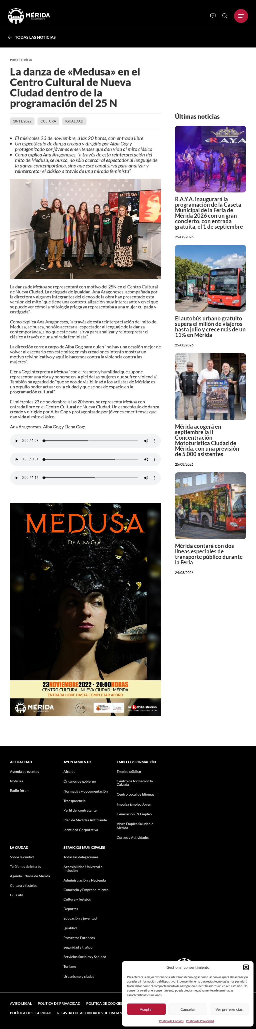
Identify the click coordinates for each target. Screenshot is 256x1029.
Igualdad (74, 121)
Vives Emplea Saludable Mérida (135, 826)
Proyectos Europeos (79, 938)
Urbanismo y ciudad (79, 976)
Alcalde (69, 771)
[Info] (213, 15)
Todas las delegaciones (81, 857)
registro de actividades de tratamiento (95, 1013)
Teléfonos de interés (25, 866)
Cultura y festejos (23, 885)
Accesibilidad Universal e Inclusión (83, 869)
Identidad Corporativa (81, 830)
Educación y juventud (80, 918)
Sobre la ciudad (22, 857)
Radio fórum (20, 790)
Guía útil (16, 895)
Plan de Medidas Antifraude (85, 820)
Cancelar (187, 1009)
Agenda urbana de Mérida (30, 876)
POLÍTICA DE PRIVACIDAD (59, 1003)
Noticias (26, 59)
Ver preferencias (229, 1009)
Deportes (71, 909)
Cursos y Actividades (133, 837)
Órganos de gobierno (80, 781)
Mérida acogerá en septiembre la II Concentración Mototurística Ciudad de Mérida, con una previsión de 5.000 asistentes (207, 440)
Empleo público (129, 771)
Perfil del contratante (80, 810)
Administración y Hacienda (85, 880)
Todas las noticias (35, 37)
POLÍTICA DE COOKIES (104, 1003)
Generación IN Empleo (134, 814)
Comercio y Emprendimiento (86, 890)
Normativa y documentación (86, 791)
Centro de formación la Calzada (135, 783)
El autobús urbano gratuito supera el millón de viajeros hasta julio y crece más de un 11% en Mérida (210, 326)
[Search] (225, 16)
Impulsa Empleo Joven (134, 804)
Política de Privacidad (200, 1021)
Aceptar (146, 1009)
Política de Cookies (171, 1021)
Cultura (48, 121)
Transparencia (75, 801)
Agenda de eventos (24, 771)
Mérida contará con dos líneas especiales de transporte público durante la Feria (209, 554)
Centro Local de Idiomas (135, 794)
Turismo (70, 966)
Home (14, 59)
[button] (246, 967)
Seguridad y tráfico (78, 947)
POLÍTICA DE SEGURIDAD (30, 1013)
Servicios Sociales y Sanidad (85, 957)
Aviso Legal (21, 1003)
